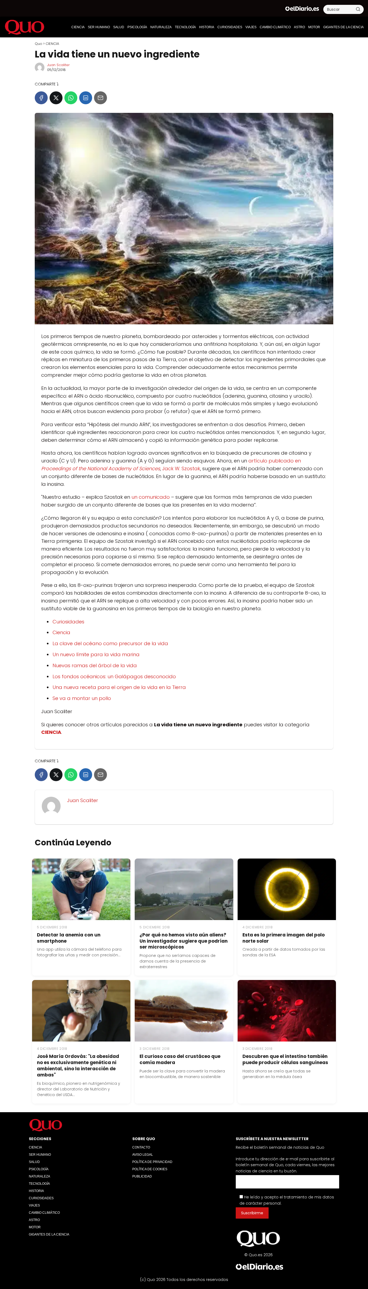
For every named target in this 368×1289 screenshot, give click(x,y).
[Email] (100, 97)
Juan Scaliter (58, 64)
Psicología (137, 27)
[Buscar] (358, 9)
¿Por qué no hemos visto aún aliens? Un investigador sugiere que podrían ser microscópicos (184, 941)
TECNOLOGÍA (185, 27)
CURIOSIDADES (229, 27)
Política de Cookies (149, 1169)
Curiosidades (68, 621)
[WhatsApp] (70, 97)
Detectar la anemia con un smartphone (68, 938)
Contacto (141, 1147)
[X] (56, 97)
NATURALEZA (161, 27)
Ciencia (61, 632)
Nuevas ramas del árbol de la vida (95, 665)
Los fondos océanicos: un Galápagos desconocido (114, 676)
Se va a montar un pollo (82, 698)
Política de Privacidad (152, 1162)
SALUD (118, 27)
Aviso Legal (142, 1155)
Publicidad (142, 1176)
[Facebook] (41, 97)
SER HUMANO (99, 27)
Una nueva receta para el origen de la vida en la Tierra (119, 687)
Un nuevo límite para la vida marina (96, 654)
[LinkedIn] (85, 97)
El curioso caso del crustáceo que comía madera (180, 1059)
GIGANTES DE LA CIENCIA (343, 27)
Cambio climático (275, 27)
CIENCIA (78, 27)
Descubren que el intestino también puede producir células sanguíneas (285, 1059)
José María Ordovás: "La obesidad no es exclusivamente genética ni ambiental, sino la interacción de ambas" (78, 1065)
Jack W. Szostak (181, 468)
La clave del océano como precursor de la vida (110, 643)
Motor (314, 27)
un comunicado (150, 497)
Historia (206, 27)
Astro (299, 27)
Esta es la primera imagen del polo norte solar (283, 938)
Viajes (250, 27)
